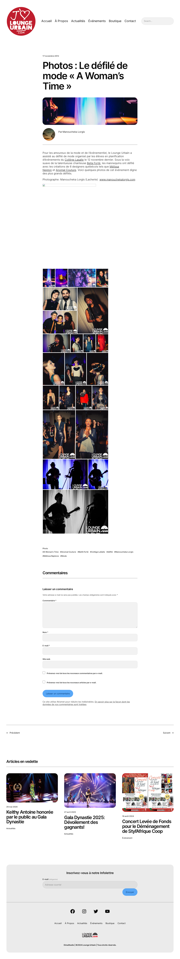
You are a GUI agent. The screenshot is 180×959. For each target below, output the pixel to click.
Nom (45, 632)
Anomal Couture (66, 170)
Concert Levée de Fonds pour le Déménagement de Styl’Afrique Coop (146, 826)
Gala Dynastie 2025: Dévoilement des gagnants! (84, 822)
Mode (64, 556)
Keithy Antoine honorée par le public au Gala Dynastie (29, 817)
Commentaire (49, 600)
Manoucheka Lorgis (124, 552)
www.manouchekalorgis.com (117, 179)
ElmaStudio (69, 945)
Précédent (15, 732)
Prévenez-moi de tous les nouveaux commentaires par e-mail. (75, 673)
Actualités (10, 828)
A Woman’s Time (51, 552)
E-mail (46, 645)
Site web (46, 659)
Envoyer (130, 892)
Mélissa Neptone (51, 556)
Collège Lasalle (74, 159)
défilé (110, 552)
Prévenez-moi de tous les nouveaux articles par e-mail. (71, 682)
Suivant (166, 732)
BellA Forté (83, 552)
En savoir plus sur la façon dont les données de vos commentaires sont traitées (86, 703)
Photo (45, 548)
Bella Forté (93, 163)
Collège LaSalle (98, 552)
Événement (127, 838)
